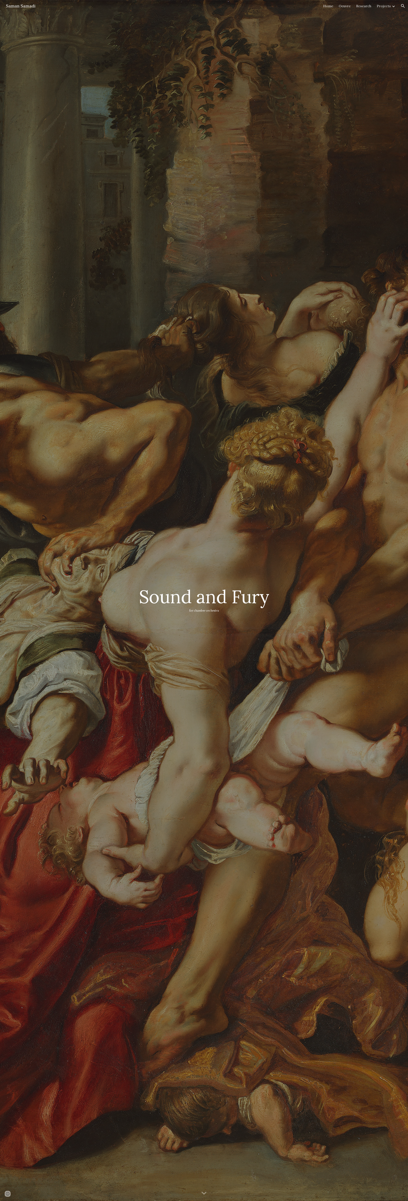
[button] (403, 6)
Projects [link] (384, 6)
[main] (204, 600)
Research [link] (363, 6)
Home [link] (328, 6)
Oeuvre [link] (345, 6)
